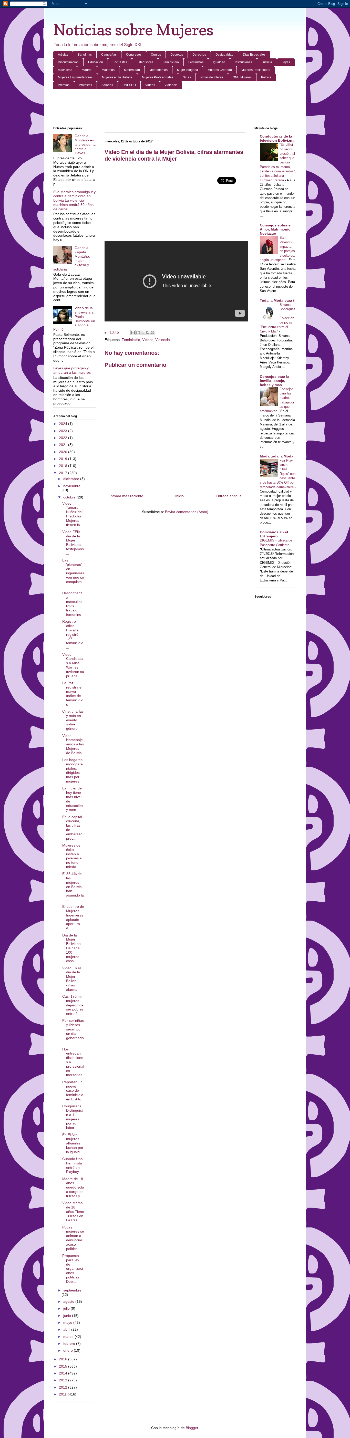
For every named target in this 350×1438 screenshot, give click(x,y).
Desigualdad (224, 54)
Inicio (179, 496)
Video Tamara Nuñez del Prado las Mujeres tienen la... (72, 514)
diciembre (71, 479)
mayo (68, 1322)
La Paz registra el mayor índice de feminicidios (72, 693)
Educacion (95, 62)
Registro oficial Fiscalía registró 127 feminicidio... (72, 634)
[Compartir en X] (142, 332)
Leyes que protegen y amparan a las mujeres (72, 370)
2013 (63, 1380)
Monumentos (158, 70)
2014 (63, 1373)
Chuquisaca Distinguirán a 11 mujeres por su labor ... (72, 1117)
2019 (63, 459)
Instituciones (243, 62)
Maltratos (108, 70)
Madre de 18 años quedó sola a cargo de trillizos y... (73, 1187)
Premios (63, 85)
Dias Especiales (254, 54)
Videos (150, 85)
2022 (63, 438)
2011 (63, 1394)
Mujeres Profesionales (157, 77)
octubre (70, 497)
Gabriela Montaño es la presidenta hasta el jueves (85, 144)
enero (68, 1350)
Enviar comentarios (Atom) (186, 512)
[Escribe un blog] (137, 332)
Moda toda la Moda (276, 456)
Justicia (267, 62)
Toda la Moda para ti (277, 300)
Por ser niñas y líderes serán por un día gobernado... (73, 1031)
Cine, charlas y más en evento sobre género (73, 720)
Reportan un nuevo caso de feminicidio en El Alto (72, 1090)
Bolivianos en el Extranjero (274, 534)
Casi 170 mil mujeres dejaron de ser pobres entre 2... (73, 1005)
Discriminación (68, 62)
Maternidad (132, 70)
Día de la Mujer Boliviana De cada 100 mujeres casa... (71, 948)
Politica (266, 77)
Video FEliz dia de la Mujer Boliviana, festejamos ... (73, 542)
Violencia (171, 85)
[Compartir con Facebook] (147, 332)
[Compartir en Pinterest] (152, 332)
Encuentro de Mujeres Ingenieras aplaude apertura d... (73, 917)
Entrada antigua (229, 496)
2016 (63, 1359)
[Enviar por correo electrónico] (133, 332)
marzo (69, 1337)
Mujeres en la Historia (117, 77)
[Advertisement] (175, 108)
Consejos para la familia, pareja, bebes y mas (274, 380)
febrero (69, 1343)
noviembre (71, 486)
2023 (63, 431)
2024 (63, 424)
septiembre (72, 1290)
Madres (87, 70)
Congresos (133, 54)
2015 (63, 1366)
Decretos (176, 54)
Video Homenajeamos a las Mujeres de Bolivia (73, 744)
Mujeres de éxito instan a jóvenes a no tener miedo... (72, 856)
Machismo (65, 70)
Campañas (109, 54)
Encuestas (119, 62)
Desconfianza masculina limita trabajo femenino (72, 604)
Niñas (187, 77)
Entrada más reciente (125, 496)
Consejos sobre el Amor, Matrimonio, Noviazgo (276, 229)
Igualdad (219, 62)
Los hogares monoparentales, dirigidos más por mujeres (72, 770)
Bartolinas (85, 54)
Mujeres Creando (220, 70)
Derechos (199, 54)
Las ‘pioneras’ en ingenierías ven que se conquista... (73, 573)
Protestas (85, 85)
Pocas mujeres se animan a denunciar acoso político (73, 1238)
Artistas (63, 54)
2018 (63, 466)
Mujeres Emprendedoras (75, 77)
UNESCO (129, 85)
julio (67, 1308)
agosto (69, 1301)
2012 (63, 1387)
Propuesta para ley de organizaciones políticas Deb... (72, 1269)
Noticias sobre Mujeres (133, 29)
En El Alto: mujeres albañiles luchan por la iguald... (72, 1143)
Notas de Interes (211, 77)
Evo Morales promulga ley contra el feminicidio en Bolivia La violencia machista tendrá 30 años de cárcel (74, 200)
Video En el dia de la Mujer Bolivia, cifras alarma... (71, 979)
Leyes (286, 62)
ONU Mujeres (242, 77)
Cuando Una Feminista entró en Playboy (72, 1165)
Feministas (195, 62)
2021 (63, 445)
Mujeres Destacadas (255, 70)
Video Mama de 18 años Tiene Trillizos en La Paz (73, 1211)
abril (67, 1329)
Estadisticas (145, 62)
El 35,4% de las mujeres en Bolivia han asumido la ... (73, 887)
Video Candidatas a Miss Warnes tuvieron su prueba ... (73, 665)
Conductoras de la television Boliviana (277, 138)
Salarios (107, 85)
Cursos (156, 54)
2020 (63, 452)
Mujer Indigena (187, 70)
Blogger (192, 1428)
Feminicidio (171, 62)
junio (67, 1316)
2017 (63, 473)
